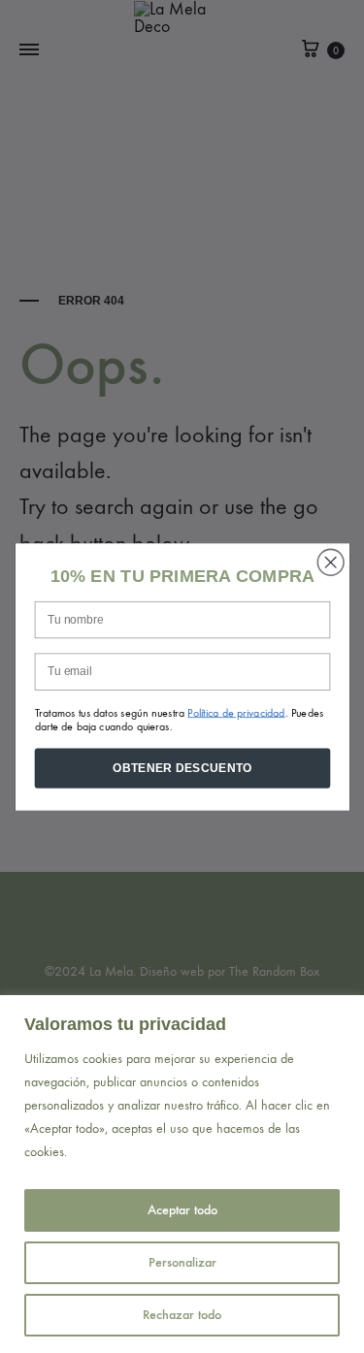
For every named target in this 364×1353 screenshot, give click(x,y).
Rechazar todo (182, 1314)
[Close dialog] (330, 562)
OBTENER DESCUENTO (182, 767)
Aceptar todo (182, 1210)
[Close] (343, 1011)
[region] (182, 1174)
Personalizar (182, 1262)
